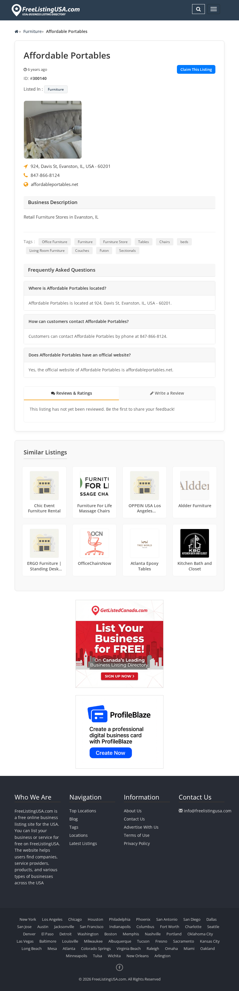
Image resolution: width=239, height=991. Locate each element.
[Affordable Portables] (53, 129)
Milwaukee (93, 941)
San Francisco (91, 926)
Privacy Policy (137, 843)
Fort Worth (169, 926)
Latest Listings (83, 843)
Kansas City (210, 941)
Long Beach (32, 948)
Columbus (145, 926)
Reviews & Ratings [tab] (73, 393)
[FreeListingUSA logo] (45, 10)
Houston (95, 919)
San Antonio (167, 919)
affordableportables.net (54, 184)
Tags (73, 827)
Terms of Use (137, 835)
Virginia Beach (129, 948)
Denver (29, 933)
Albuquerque (119, 941)
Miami (189, 948)
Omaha (171, 948)
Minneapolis (76, 955)
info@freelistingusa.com (207, 810)
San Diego (192, 919)
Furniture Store (115, 241)
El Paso (47, 933)
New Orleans (137, 955)
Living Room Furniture (47, 250)
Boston (110, 933)
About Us (133, 810)
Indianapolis (120, 926)
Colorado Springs (96, 948)
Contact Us (134, 819)
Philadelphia (119, 919)
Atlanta (69, 948)
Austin (42, 926)
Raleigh (153, 948)
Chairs (164, 241)
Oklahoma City (200, 933)
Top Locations (82, 810)
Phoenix (143, 919)
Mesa (52, 948)
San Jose (24, 926)
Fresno (161, 941)
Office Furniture (54, 241)
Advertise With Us (141, 827)
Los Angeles (52, 919)
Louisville (70, 941)
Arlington (162, 955)
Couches (82, 250)
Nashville (153, 933)
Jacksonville (64, 926)
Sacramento (183, 941)
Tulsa (97, 955)
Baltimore (47, 941)
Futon (104, 250)
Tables (143, 241)
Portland (174, 933)
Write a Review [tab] (169, 393)
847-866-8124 (45, 175)
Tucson (143, 941)
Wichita (114, 955)
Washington (88, 933)
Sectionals (127, 250)
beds (184, 241)
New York (28, 919)
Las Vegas (25, 941)
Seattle (213, 926)
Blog (73, 819)
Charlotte (193, 926)
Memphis (131, 933)
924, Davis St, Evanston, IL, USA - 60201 (71, 166)
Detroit (65, 933)
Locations (78, 835)
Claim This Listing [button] (196, 69)
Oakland (207, 948)
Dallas (211, 919)
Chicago (75, 919)
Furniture (32, 31)
